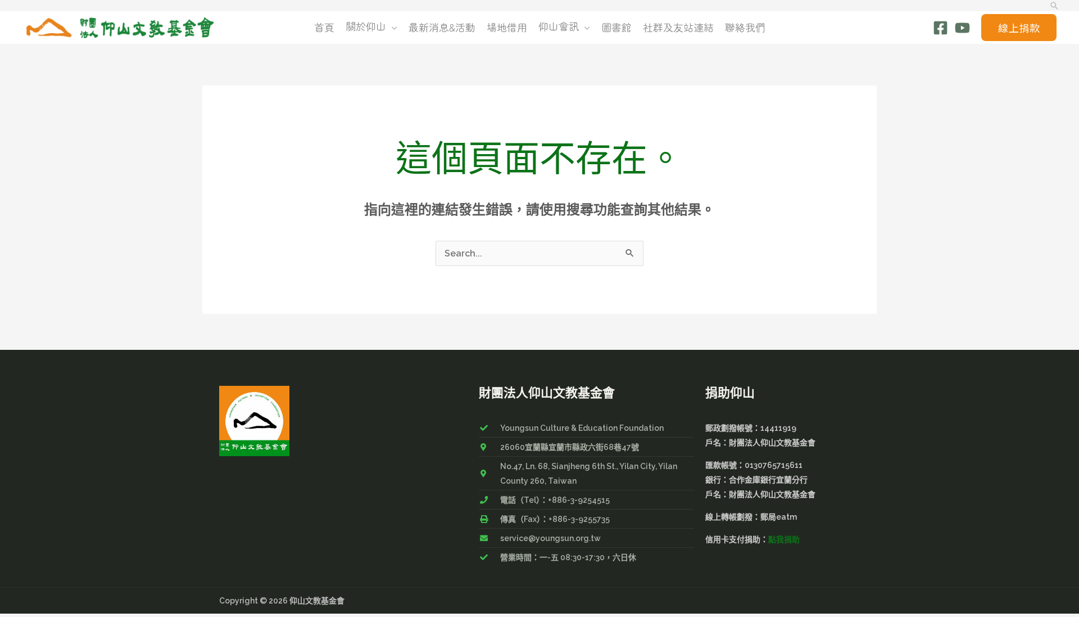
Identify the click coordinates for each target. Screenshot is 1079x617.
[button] (1054, 6)
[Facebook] (940, 27)
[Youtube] (962, 27)
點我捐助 (784, 539)
